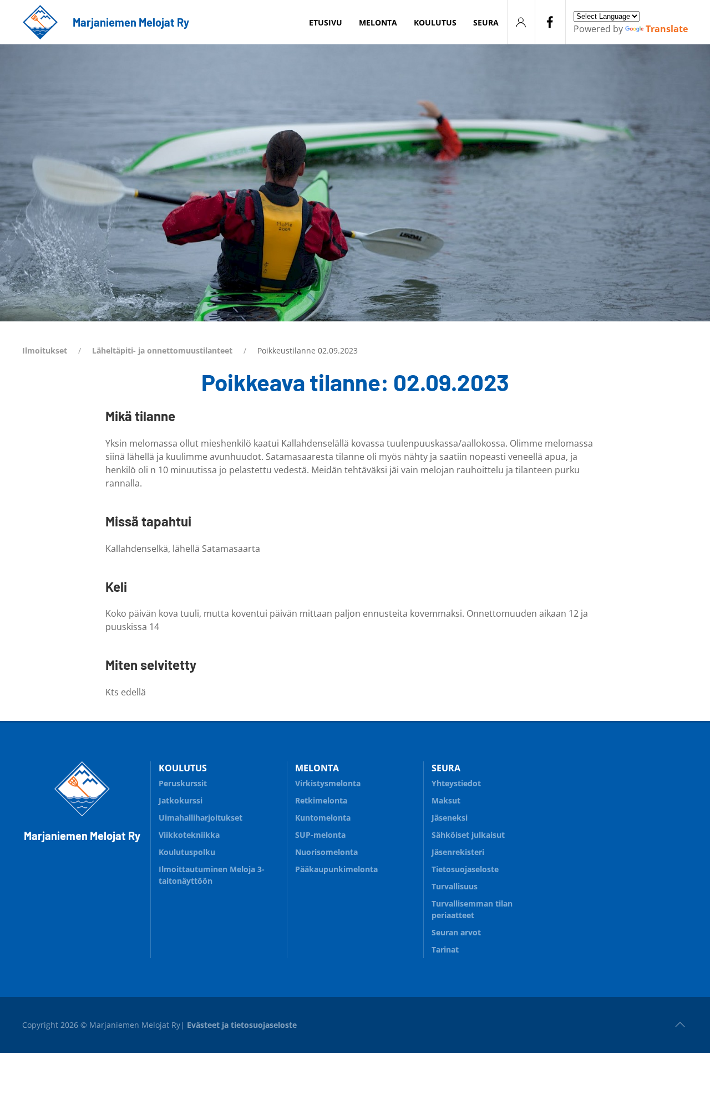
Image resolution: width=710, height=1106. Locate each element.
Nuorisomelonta (326, 852)
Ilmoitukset (44, 350)
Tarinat (445, 949)
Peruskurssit (183, 783)
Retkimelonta (321, 800)
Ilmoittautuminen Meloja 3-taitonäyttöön (212, 875)
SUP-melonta (320, 835)
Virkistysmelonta (328, 783)
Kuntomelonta (323, 817)
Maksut (446, 800)
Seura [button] (486, 22)
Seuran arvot (456, 932)
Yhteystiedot (456, 783)
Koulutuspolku (187, 852)
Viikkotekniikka (189, 835)
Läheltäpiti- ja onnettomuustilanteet (162, 350)
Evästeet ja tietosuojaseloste (242, 1025)
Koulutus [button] (435, 22)
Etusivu (325, 22)
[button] (680, 1024)
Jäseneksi (450, 817)
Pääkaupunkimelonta (336, 869)
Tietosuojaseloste (465, 869)
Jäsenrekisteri (458, 852)
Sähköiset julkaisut (468, 835)
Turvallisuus (455, 886)
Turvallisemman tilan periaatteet (472, 909)
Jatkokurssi (180, 800)
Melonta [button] (378, 22)
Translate (667, 29)
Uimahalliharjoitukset (200, 817)
